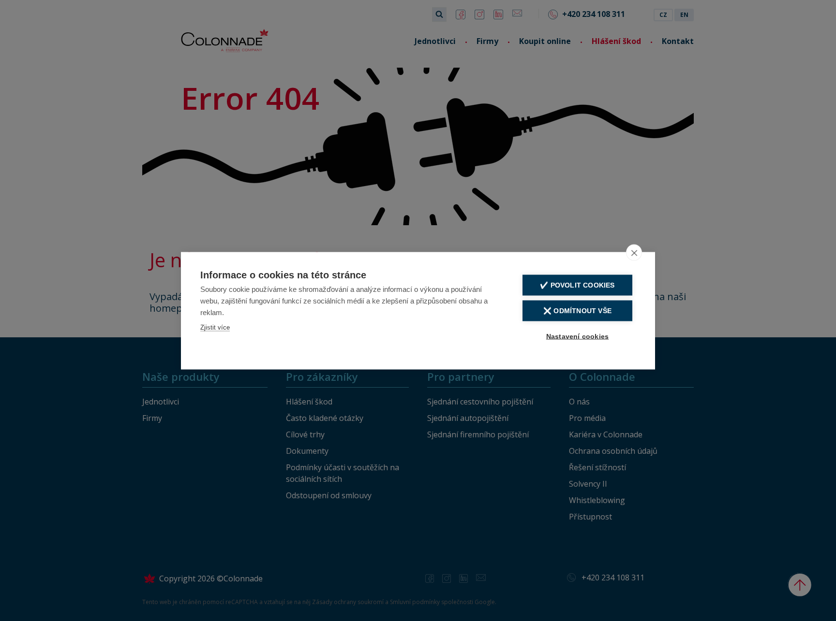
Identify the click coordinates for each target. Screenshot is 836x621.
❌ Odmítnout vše (577, 310)
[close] (634, 252)
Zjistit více (215, 327)
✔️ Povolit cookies (577, 285)
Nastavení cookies (577, 336)
